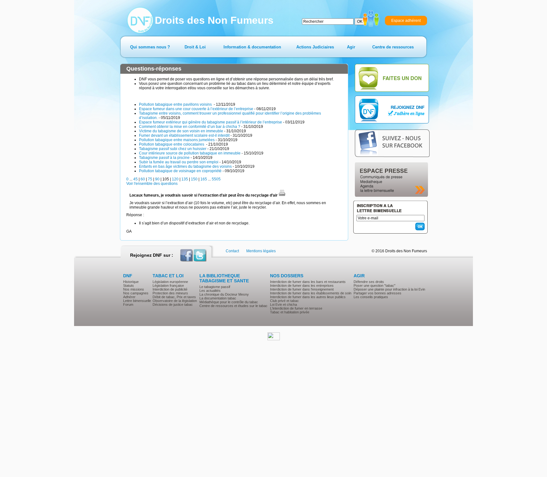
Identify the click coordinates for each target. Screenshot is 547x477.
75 (150, 179)
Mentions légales (261, 251)
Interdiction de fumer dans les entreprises (302, 285)
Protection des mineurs (170, 293)
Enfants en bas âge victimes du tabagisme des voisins (185, 166)
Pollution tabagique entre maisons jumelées (177, 140)
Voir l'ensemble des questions (152, 183)
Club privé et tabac (284, 301)
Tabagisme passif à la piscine (164, 157)
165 (203, 179)
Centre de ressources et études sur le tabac (233, 306)
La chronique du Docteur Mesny (224, 294)
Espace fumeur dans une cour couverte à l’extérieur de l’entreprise (196, 109)
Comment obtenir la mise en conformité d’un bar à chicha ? (189, 126)
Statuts (128, 285)
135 (184, 179)
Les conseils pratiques (371, 297)
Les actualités (210, 290)
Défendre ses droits (369, 282)
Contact (232, 251)
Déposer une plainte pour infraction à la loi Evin (389, 289)
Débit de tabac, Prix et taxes (174, 297)
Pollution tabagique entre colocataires (172, 144)
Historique (131, 282)
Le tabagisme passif (214, 287)
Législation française (168, 285)
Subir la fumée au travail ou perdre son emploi (178, 162)
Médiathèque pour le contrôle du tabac (228, 302)
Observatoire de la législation (175, 301)
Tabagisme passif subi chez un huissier (172, 149)
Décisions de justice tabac (173, 304)
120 (175, 179)
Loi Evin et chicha (283, 304)
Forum (128, 304)
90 (157, 179)
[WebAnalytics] (273, 339)
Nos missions (133, 289)
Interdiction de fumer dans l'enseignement (302, 289)
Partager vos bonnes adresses (377, 293)
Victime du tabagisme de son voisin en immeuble (181, 131)
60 (143, 179)
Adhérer (129, 297)
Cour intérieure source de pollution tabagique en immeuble (190, 153)
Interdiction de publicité (170, 289)
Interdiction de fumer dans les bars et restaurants (308, 282)
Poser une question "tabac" (374, 285)
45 (135, 179)
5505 (216, 179)
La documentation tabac (217, 298)
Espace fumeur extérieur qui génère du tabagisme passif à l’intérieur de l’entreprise (210, 122)
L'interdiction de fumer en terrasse (296, 308)
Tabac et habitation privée (289, 312)
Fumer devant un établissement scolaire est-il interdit (184, 135)
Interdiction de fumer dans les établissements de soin (310, 293)
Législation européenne (170, 282)
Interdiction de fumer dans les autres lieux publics (308, 297)
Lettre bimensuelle (137, 301)
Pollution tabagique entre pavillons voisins (176, 104)
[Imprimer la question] (282, 195)
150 (194, 179)
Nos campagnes (135, 293)
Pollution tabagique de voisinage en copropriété (180, 171)
